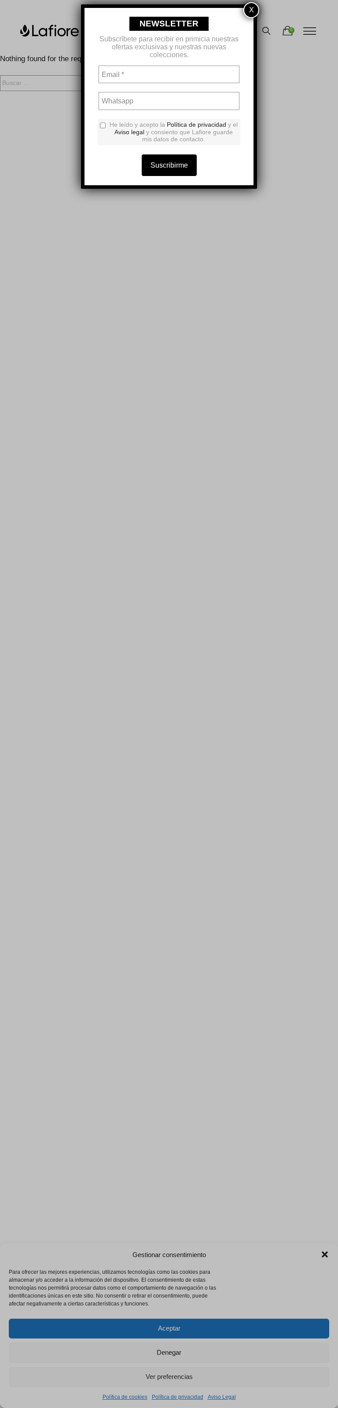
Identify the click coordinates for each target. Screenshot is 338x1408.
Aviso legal (129, 132)
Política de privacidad (196, 124)
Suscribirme (169, 165)
